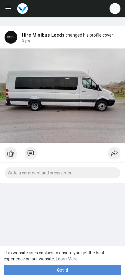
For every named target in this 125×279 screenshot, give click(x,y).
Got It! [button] (62, 270)
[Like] (62, 155)
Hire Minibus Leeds (43, 35)
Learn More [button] (67, 258)
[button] (115, 8)
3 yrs (26, 41)
